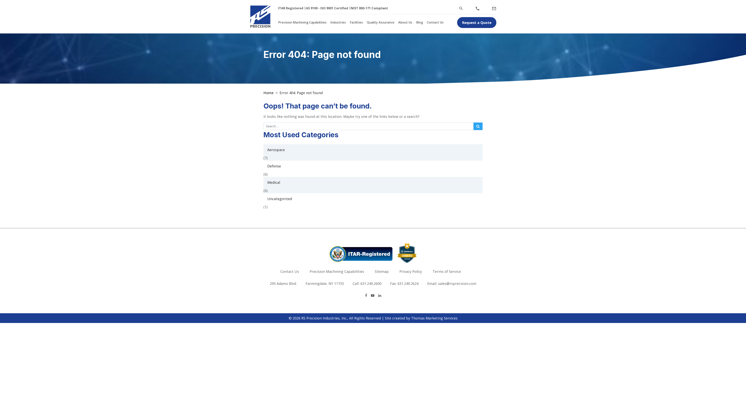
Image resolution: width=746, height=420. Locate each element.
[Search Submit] (478, 126)
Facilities (356, 22)
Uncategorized (279, 198)
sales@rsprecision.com (457, 283)
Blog (419, 22)
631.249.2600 (370, 283)
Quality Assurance (380, 22)
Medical (273, 182)
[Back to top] (732, 406)
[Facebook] (366, 295)
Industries (338, 22)
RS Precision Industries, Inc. (324, 318)
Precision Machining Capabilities (302, 22)
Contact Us (435, 22)
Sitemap (382, 271)
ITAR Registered (290, 8)
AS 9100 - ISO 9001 (319, 8)
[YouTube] (372, 295)
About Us (405, 22)
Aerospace (276, 149)
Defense (274, 166)
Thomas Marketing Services (434, 318)
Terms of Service (447, 271)
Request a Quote (477, 22)
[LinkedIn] (379, 295)
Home (268, 92)
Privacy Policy (410, 271)
